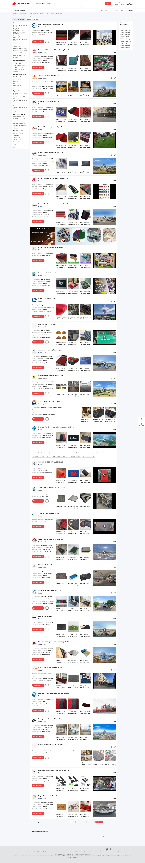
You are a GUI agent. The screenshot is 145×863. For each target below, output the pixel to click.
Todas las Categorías (19, 10)
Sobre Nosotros (37, 849)
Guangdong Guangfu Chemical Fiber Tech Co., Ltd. (53, 693)
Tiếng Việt (116, 851)
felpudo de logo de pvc (88, 456)
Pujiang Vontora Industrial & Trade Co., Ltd (51, 719)
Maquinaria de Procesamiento (18, 29)
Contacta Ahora (39, 42)
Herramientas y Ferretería (20, 40)
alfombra (69, 453)
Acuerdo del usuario (54, 849)
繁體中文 (39, 851)
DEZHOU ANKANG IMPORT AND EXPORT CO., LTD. (53, 178)
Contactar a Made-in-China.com (79, 849)
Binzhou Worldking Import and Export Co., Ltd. (52, 127)
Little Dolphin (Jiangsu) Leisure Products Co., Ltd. (53, 204)
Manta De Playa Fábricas (58, 838)
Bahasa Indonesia (125, 851)
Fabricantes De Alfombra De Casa (60, 834)
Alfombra (77, 453)
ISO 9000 (17, 85)
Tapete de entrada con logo (60, 456)
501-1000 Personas (19, 125)
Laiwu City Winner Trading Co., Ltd (48, 324)
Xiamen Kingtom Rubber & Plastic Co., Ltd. (51, 376)
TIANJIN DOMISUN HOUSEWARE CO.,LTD (50, 401)
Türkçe (111, 851)
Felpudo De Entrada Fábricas (81, 836)
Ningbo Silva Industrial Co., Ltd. (47, 796)
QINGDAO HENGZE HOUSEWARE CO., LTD (50, 462)
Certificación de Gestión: (38, 214)
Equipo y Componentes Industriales (19, 33)
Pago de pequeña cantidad (18, 70)
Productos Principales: (38, 32)
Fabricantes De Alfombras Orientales (129, 30)
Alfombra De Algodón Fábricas (103, 836)
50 (48, 822)
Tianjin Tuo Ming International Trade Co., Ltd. (51, 488)
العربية (90, 851)
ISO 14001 (17, 79)
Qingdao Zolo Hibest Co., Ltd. (47, 299)
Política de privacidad (65, 849)
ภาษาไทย (106, 851)
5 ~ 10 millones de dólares (20, 97)
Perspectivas (102, 849)
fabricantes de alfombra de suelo (54, 7)
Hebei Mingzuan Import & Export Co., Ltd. (50, 24)
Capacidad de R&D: (37, 35)
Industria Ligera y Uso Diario (19, 36)
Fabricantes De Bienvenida (127, 37)
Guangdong (18, 133)
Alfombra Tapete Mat (38, 456)
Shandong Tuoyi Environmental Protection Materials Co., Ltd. (56, 427)
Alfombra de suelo (37, 453)
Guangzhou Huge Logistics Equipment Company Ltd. (54, 770)
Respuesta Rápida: (37, 88)
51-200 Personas (19, 119)
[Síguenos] (107, 849)
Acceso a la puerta (88, 453)
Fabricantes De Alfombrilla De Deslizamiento (85, 834)
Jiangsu (17, 139)
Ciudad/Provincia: (36, 37)
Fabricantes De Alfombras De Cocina (129, 47)
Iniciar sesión (129, 4)
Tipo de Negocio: (36, 30)
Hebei (16, 142)
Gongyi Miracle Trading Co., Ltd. (47, 273)
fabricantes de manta (68, 7)
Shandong (17, 135)
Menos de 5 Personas (20, 121)
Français (49, 851)
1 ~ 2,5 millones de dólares (20, 101)
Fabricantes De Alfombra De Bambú (129, 32)
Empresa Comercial (20, 48)
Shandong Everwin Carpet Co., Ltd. (48, 101)
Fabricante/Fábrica (20, 51)
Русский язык (79, 851)
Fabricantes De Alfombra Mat (103, 834)
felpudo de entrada (75, 456)
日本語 (44, 851)
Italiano (72, 851)
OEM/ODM (18, 63)
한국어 (85, 851)
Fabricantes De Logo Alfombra (128, 39)
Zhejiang (17, 137)
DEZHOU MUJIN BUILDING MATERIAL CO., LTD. (52, 247)
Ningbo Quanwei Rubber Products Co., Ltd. (51, 152)
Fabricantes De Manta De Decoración (39, 836)
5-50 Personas (19, 116)
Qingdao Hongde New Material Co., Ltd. (50, 667)
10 (42, 822)
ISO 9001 (17, 77)
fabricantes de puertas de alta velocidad (84, 7)
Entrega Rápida (19, 67)
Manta (47, 453)
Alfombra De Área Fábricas (37, 838)
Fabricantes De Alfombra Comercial (129, 45)
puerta (48, 456)
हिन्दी (101, 851)
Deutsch (60, 851)
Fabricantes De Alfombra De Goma (129, 34)
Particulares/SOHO (19, 55)
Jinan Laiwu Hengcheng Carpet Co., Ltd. (50, 350)
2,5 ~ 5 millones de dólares (20, 108)
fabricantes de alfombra (99, 7)
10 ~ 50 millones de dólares (20, 104)
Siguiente (98, 821)
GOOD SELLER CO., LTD (45, 565)
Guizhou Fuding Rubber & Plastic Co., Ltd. (50, 539)
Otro (15, 57)
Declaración (45, 849)
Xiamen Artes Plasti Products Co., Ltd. (49, 590)
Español (55, 851)
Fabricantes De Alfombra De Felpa (129, 41)
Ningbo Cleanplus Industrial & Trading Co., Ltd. (52, 744)
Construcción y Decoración (20, 26)
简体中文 (33, 851)
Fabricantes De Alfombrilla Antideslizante (130, 28)
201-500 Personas (19, 123)
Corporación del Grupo (20, 53)
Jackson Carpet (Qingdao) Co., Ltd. (48, 75)
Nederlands (95, 851)
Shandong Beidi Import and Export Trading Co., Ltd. (53, 50)
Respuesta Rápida (20, 65)
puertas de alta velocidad (58, 453)
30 (45, 822)
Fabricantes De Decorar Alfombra (60, 836)
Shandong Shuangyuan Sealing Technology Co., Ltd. (54, 642)
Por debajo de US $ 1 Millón (20, 94)
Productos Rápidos (92, 849)
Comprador (104, 10)
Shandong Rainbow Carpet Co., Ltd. (48, 513)
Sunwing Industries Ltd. (45, 616)
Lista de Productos (19, 19)
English (27, 851)
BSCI (16, 83)
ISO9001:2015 (18, 81)
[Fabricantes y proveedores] (21, 3)
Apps (122, 10)
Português (66, 851)
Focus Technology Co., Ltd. (69, 854)
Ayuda (115, 10)
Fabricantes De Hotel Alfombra (128, 43)
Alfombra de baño (100, 453)
